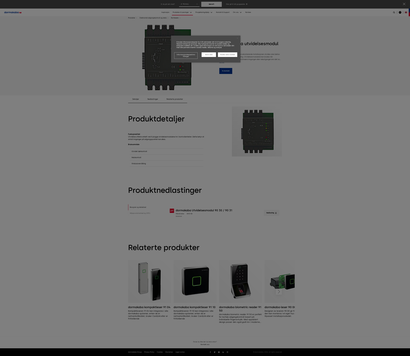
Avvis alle (208, 55)
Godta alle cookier (227, 55)
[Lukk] (237, 38)
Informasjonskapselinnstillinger (186, 55)
